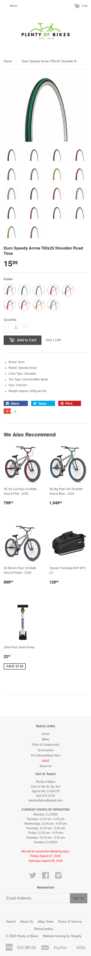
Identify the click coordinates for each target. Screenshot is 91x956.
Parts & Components (45, 744)
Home (8, 61)
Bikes (45, 739)
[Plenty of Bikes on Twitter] (32, 877)
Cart (84, 5)
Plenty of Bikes (28, 936)
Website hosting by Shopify (62, 936)
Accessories (46, 750)
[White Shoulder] (53, 305)
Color (8, 279)
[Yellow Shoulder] (39, 305)
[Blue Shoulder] (10, 290)
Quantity (10, 319)
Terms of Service (70, 921)
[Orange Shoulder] (10, 305)
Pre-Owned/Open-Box (45, 755)
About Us (46, 766)
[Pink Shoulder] (53, 290)
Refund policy (43, 929)
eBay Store (45, 921)
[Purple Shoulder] (68, 290)
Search (11, 921)
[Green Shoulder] (24, 290)
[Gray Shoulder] (39, 290)
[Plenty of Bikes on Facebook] (45, 877)
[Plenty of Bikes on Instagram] (58, 877)
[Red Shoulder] (24, 305)
